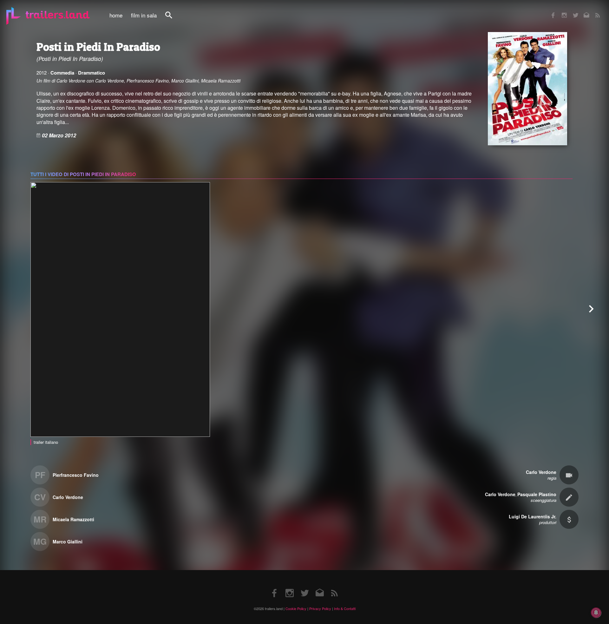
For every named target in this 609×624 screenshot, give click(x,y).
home (115, 15)
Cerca (173, 18)
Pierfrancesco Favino (76, 475)
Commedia (62, 72)
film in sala (144, 15)
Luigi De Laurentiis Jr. (532, 516)
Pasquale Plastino (536, 494)
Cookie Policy (295, 608)
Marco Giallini (67, 541)
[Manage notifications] (596, 613)
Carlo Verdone (68, 497)
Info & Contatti (345, 608)
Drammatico (91, 72)
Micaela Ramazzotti (73, 519)
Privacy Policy (320, 608)
